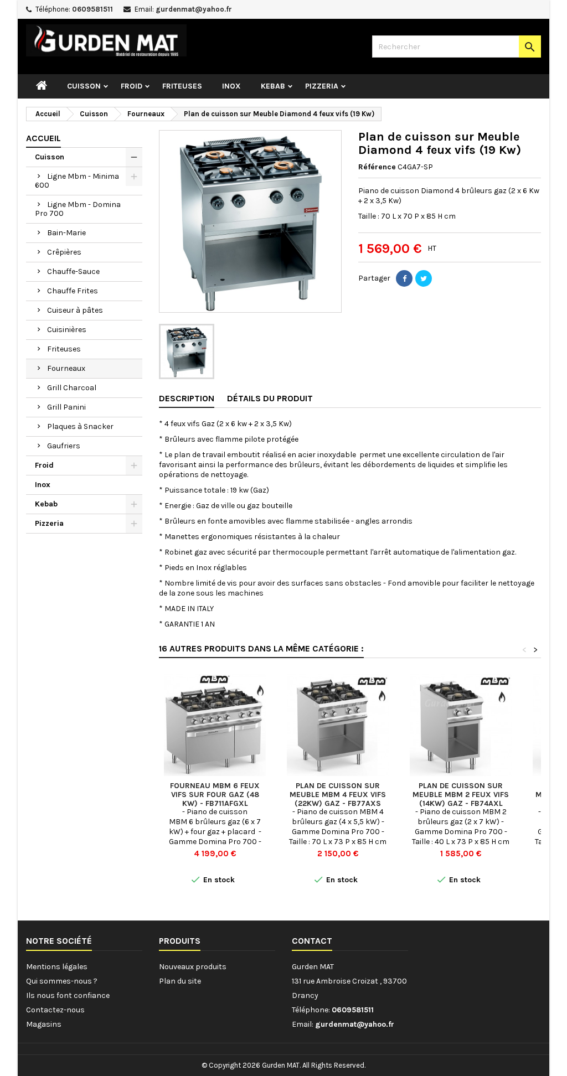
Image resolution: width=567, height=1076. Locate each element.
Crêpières (64, 252)
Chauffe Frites (72, 291)
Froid (131, 86)
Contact (312, 940)
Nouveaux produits (192, 966)
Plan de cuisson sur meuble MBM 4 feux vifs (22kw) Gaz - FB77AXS (338, 794)
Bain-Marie (66, 232)
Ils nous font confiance (68, 995)
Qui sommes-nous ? (61, 981)
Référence (377, 167)
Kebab (273, 86)
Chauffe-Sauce (73, 271)
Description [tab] (186, 398)
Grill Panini (66, 407)
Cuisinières (66, 329)
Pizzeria (321, 86)
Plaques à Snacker (80, 426)
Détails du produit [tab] (270, 398)
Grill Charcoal (71, 387)
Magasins (43, 1024)
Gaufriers (63, 446)
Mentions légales (56, 966)
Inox (231, 86)
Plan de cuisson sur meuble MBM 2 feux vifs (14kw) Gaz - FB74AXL (461, 794)
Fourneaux (66, 368)
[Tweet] (423, 278)
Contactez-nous (55, 1010)
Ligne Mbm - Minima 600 (77, 181)
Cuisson (84, 86)
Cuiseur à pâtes (75, 310)
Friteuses (182, 86)
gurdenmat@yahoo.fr (194, 9)
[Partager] (404, 278)
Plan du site (180, 981)
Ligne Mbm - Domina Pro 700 (78, 209)
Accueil (43, 138)
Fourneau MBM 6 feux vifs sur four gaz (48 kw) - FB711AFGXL (215, 794)
